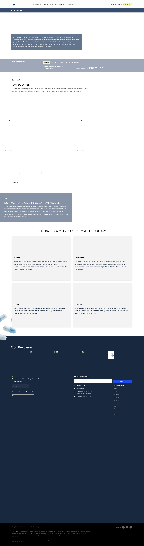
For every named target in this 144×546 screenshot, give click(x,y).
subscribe (122, 381)
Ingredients (37, 5)
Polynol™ (116, 403)
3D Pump (54, 62)
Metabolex (75, 62)
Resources (53, 5)
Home (115, 388)
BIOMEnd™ (117, 397)
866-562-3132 (18, 381)
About (46, 5)
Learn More (8, 121)
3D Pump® (117, 400)
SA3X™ (115, 406)
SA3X (61, 62)
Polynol (68, 62)
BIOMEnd (46, 62)
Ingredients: (117, 394)
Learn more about (82, 68)
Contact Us (127, 4)
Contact (61, 5)
